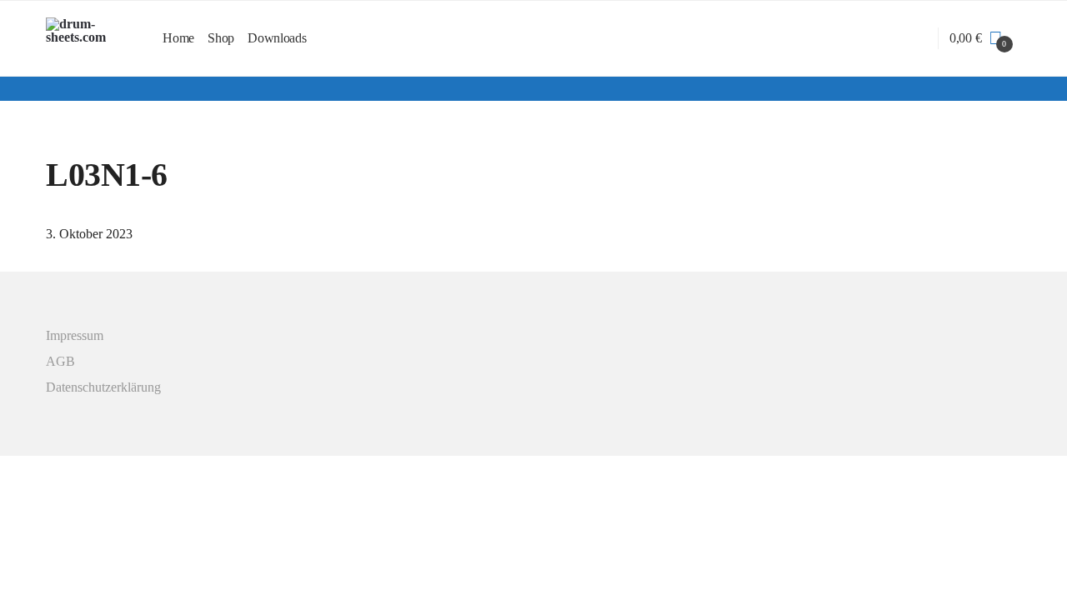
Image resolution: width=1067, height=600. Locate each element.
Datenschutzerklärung (103, 387)
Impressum (74, 335)
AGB (60, 361)
